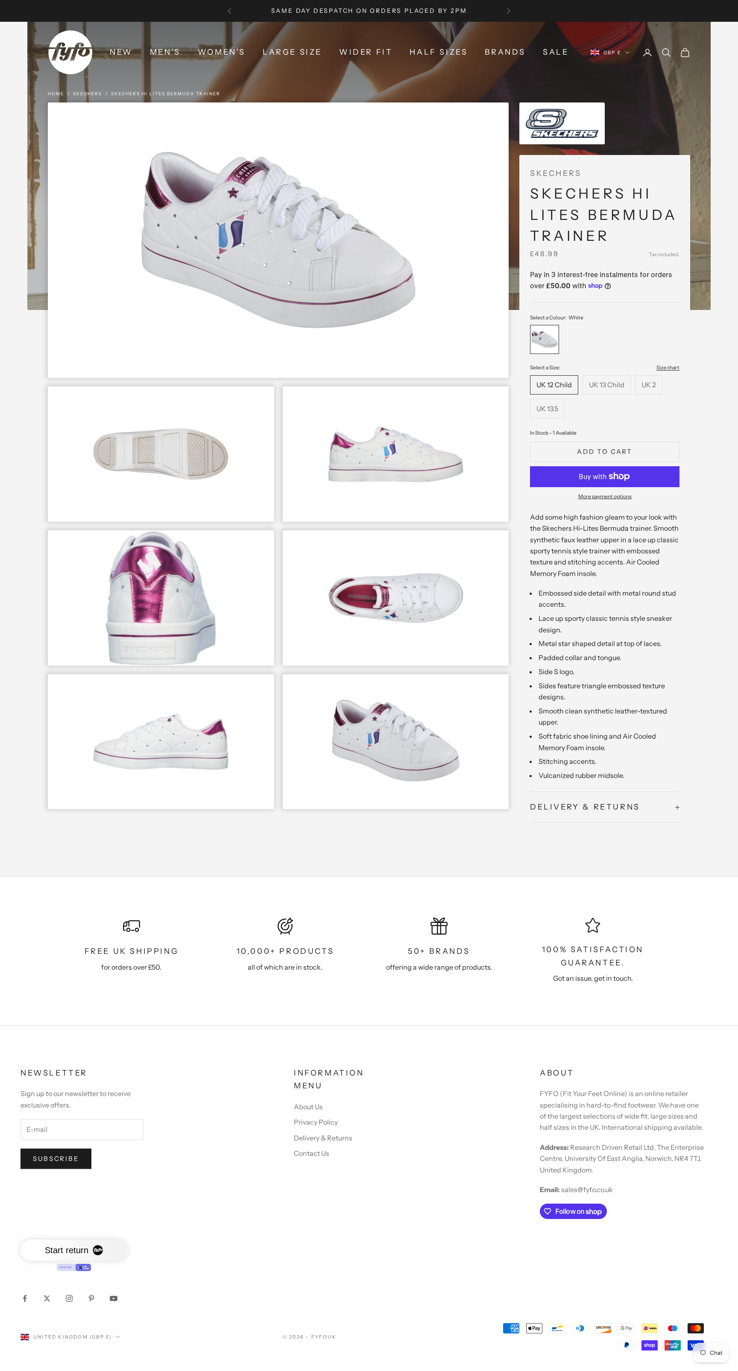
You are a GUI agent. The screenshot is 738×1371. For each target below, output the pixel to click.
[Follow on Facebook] (24, 1298)
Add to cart (605, 451)
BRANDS (505, 52)
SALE (555, 52)
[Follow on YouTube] (113, 1298)
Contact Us (311, 1153)
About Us (308, 1106)
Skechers (87, 93)
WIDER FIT (365, 52)
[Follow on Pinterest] (91, 1298)
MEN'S (165, 52)
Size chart (667, 367)
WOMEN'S (222, 52)
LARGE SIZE (292, 52)
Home (56, 93)
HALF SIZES (439, 52)
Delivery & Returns (323, 1138)
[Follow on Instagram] (69, 1298)
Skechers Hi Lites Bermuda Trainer (165, 93)
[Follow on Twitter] (47, 1298)
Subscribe (56, 1159)
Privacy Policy (316, 1122)
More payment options (605, 496)
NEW (121, 52)
